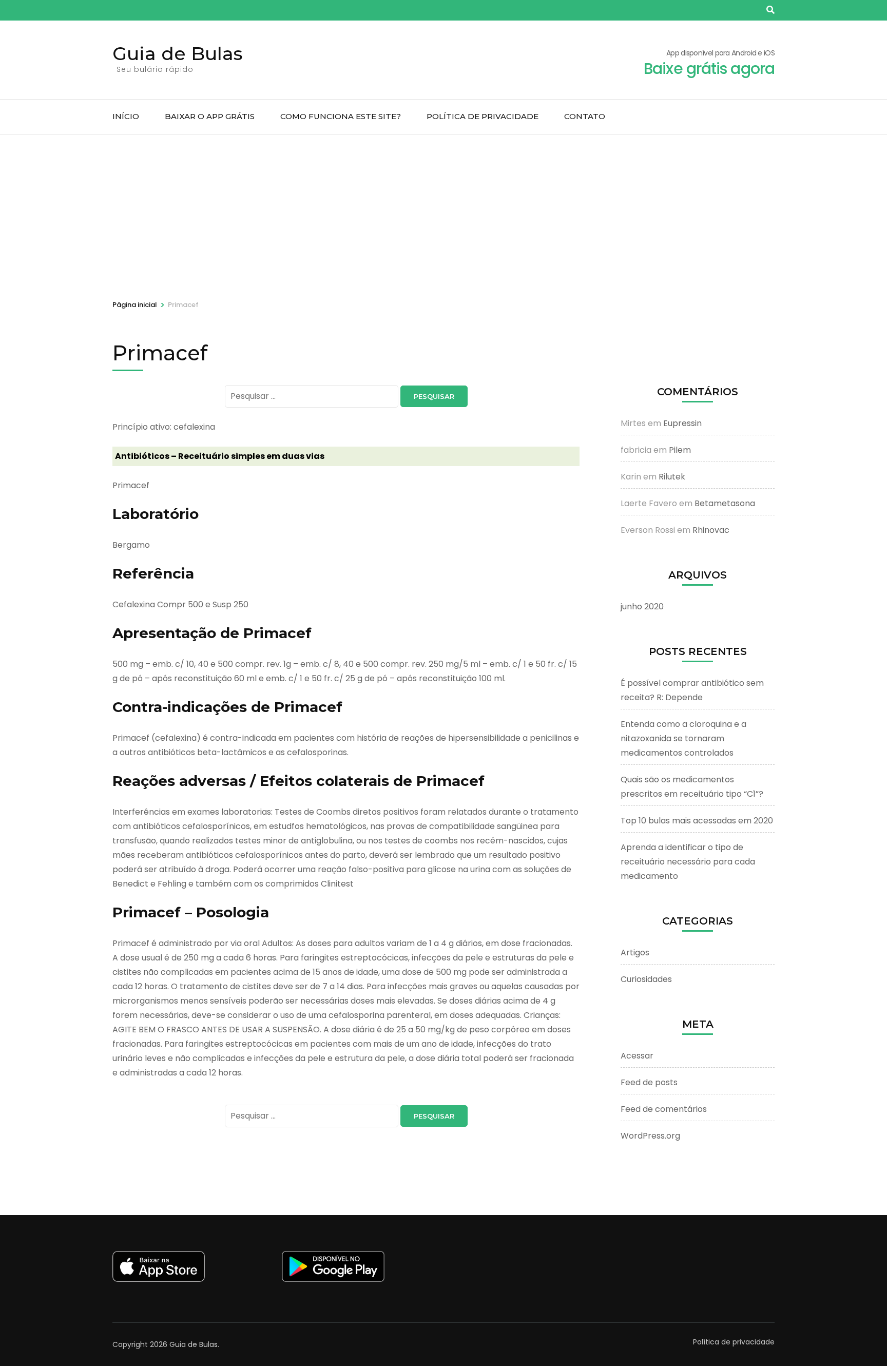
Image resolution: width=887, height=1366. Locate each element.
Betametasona (725, 503)
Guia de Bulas (177, 53)
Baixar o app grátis (210, 116)
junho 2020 (642, 606)
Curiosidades (646, 979)
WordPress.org (650, 1136)
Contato (584, 116)
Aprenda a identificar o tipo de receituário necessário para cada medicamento (688, 861)
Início (125, 116)
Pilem (680, 450)
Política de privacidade (482, 116)
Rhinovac (710, 530)
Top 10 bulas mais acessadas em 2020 (697, 820)
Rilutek (672, 477)
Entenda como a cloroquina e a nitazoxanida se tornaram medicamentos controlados (683, 738)
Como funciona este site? (340, 116)
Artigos (635, 952)
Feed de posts (649, 1082)
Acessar (637, 1056)
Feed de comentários (664, 1109)
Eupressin (682, 423)
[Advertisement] (443, 212)
